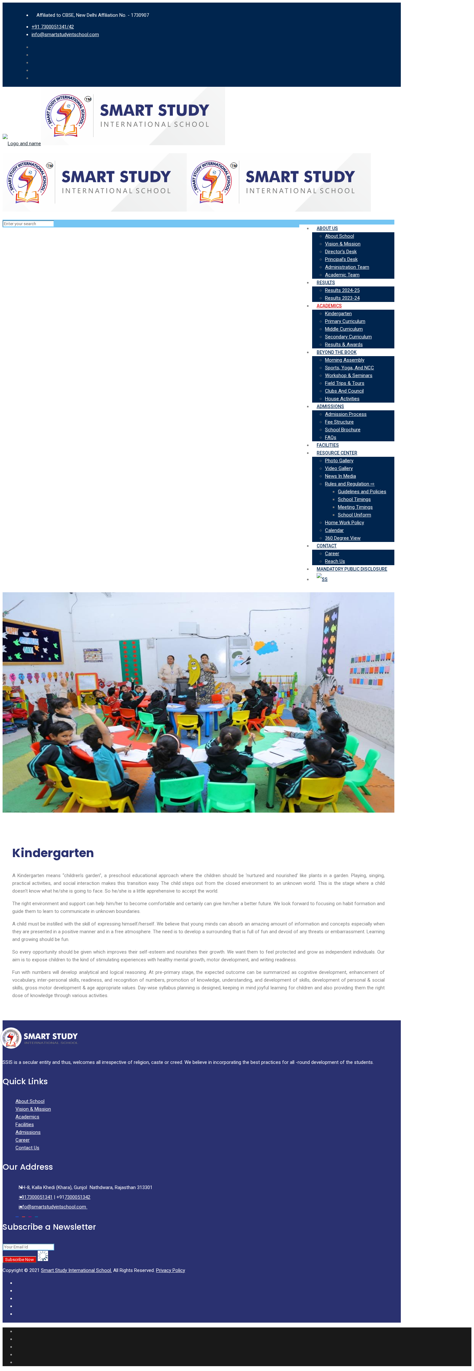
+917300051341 (36, 1197)
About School (29, 1101)
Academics (27, 1117)
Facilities (24, 1124)
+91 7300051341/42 (53, 27)
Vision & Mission (33, 1109)
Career (22, 1140)
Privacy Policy (170, 1270)
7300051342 (77, 1197)
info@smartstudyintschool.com (65, 34)
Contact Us (27, 1148)
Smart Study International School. (76, 1270)
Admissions (28, 1132)
